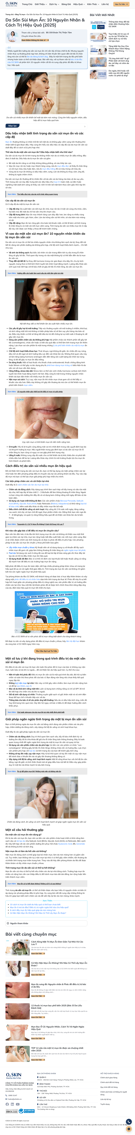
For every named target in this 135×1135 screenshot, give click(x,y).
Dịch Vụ (53, 4)
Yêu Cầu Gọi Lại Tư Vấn (46, 651)
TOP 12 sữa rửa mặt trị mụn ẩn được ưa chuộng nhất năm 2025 (57, 1049)
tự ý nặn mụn (21, 683)
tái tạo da (21, 841)
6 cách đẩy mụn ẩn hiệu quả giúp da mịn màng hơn (33, 910)
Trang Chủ (27, 4)
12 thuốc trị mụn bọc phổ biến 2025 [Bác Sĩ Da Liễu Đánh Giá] (56, 1006)
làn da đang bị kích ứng (37, 56)
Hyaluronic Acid (65, 844)
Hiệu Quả (78, 4)
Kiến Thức (92, 4)
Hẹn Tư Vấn (120, 4)
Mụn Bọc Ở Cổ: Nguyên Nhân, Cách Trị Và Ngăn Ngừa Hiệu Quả (57, 1027)
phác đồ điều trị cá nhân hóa (27, 579)
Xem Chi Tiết (36, 953)
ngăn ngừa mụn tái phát (74, 550)
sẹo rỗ (28, 686)
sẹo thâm (21, 686)
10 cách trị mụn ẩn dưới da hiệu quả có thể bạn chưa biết (35, 904)
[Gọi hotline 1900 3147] (129, 1122)
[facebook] (7, 1104)
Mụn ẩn (8, 142)
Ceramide (80, 844)
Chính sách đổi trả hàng (109, 1082)
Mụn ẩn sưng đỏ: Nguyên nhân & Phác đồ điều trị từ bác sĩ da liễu (58, 985)
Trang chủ (9, 14)
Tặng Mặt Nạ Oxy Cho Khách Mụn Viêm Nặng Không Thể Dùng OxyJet (119, 50)
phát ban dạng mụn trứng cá (59, 365)
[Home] (13, 1075)
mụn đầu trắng (48, 169)
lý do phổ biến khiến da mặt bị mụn (68, 345)
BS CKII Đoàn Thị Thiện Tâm (59, 32)
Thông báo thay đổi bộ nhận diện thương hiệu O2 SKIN (119, 24)
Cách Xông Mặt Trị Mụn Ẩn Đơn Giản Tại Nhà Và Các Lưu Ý (57, 943)
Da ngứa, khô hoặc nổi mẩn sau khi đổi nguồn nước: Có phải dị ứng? (119, 73)
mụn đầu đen (63, 166)
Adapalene (63, 503)
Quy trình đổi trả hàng (109, 1087)
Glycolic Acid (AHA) (28, 503)
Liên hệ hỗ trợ (105, 1099)
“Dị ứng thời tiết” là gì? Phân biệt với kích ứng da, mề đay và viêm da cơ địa (119, 62)
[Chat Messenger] (129, 1129)
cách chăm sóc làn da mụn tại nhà (33, 484)
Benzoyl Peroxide (68, 501)
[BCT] (26, 1111)
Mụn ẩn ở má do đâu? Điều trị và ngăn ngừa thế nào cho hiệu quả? (39, 907)
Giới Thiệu (40, 4)
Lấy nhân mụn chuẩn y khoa (21, 547)
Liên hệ (105, 4)
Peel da (12, 553)
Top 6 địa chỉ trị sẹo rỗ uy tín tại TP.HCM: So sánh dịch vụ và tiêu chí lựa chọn (119, 37)
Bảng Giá (66, 4)
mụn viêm (28, 385)
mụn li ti (57, 182)
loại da (32, 751)
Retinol (54, 503)
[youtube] (18, 1104)
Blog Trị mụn (20, 14)
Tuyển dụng (105, 1104)
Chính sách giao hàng (108, 1077)
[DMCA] (11, 1111)
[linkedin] (12, 1104)
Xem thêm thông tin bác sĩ (34, 40)
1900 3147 (12, 1095)
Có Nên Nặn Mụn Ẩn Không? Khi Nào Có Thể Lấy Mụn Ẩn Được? (38, 913)
